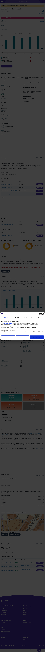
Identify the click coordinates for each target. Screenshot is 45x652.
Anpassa (22, 337)
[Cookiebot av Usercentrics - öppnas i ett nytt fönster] (38, 314)
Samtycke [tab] (6, 317)
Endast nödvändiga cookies (8, 337)
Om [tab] (39, 317)
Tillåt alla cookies (36, 337)
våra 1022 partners (8, 323)
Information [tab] (17, 317)
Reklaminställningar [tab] (28, 317)
